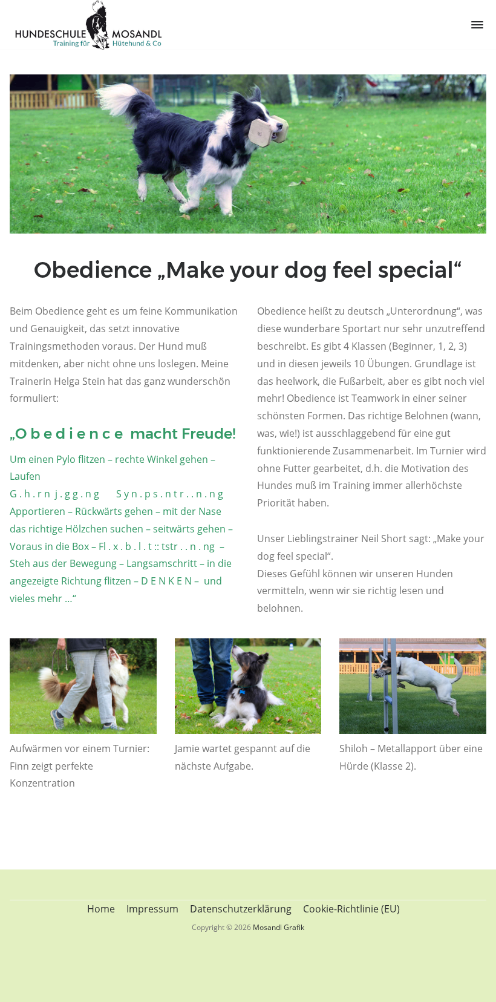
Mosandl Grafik (278, 927)
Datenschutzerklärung (241, 908)
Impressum (152, 908)
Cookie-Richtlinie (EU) (351, 908)
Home (101, 908)
